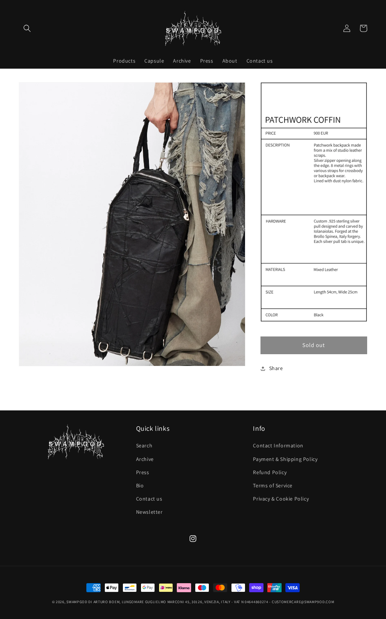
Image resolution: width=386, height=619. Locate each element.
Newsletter (149, 511)
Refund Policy (269, 472)
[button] (27, 28)
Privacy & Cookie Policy (281, 498)
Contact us (149, 498)
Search (144, 445)
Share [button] (276, 368)
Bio (140, 485)
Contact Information (278, 445)
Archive (145, 459)
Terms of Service (273, 485)
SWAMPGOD (76, 601)
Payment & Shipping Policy (285, 459)
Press (142, 472)
